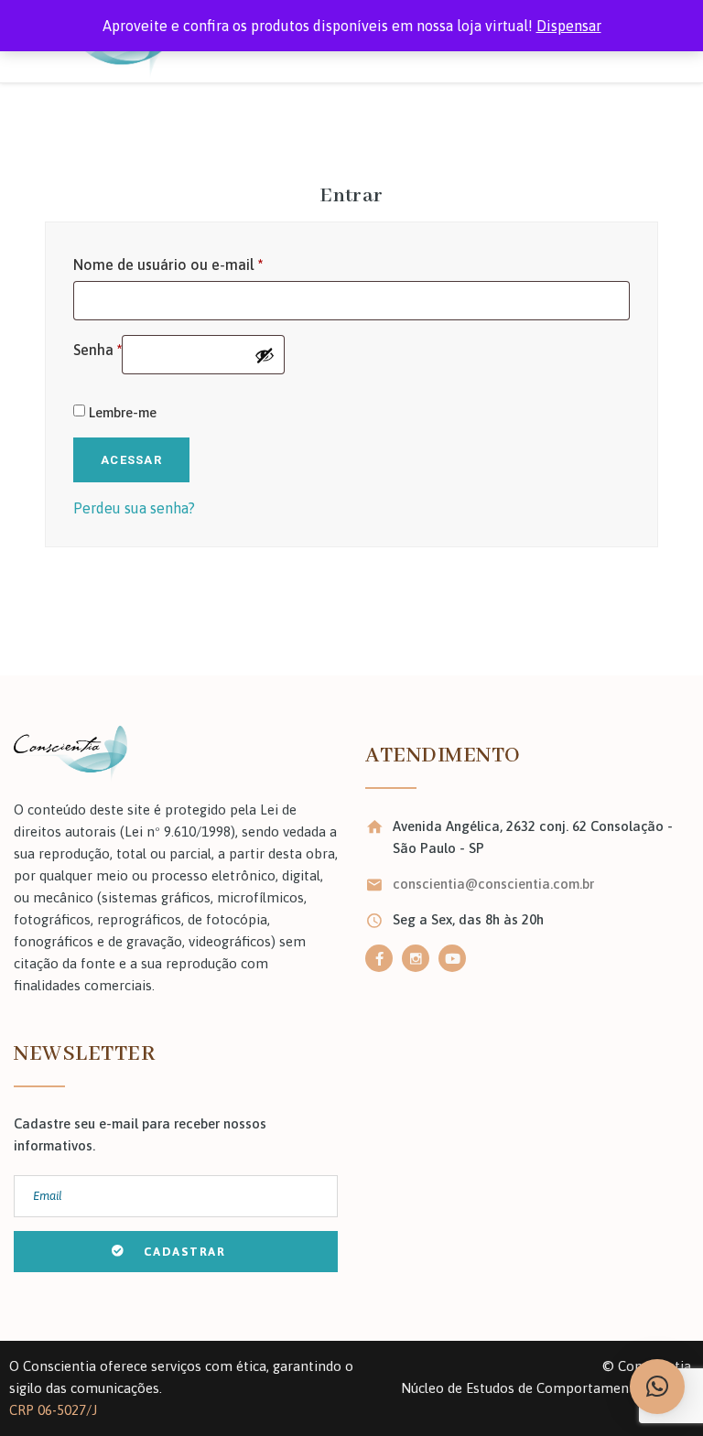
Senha (97, 346)
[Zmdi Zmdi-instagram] (415, 958)
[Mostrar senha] (264, 355)
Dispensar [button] (568, 25)
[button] (657, 1386)
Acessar (131, 460)
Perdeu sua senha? (134, 508)
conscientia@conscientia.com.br (493, 883)
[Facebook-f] (379, 958)
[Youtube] (452, 958)
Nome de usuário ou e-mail (168, 261)
